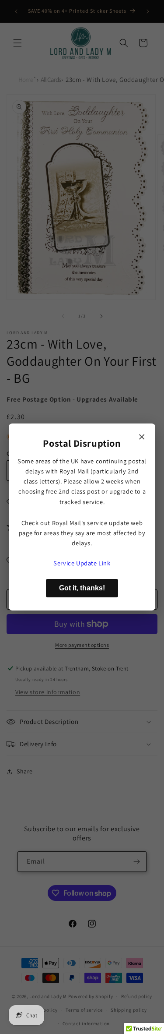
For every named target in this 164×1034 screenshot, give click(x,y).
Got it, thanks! (82, 588)
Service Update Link (81, 563)
